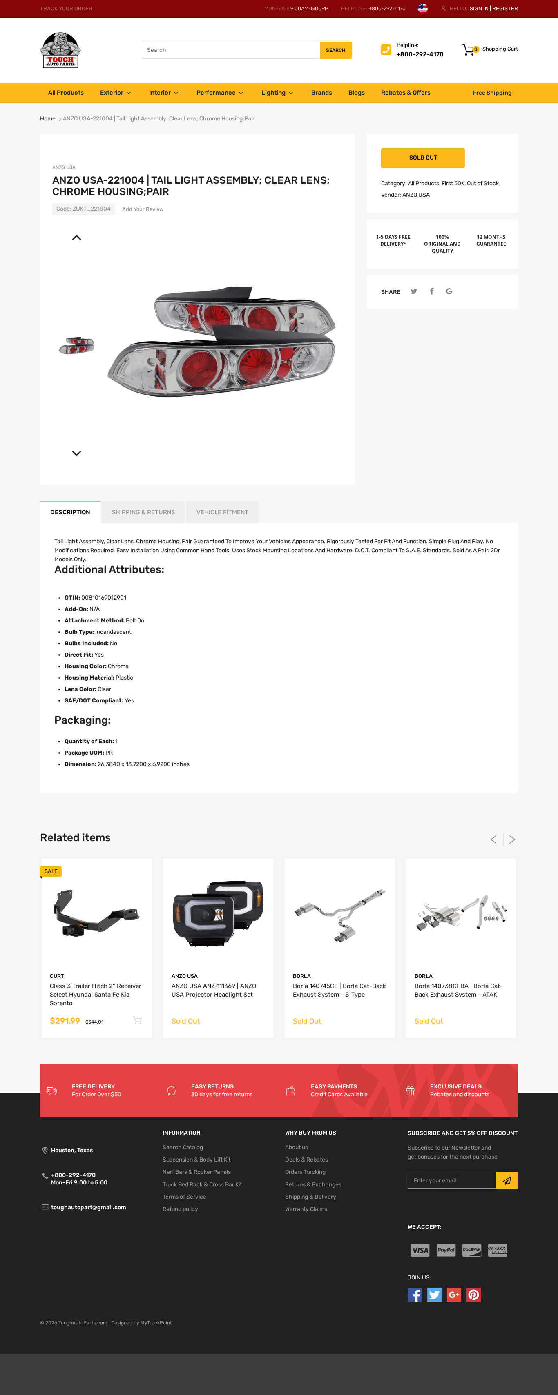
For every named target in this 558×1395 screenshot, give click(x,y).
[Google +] (454, 1294)
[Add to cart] (137, 1021)
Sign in (479, 8)
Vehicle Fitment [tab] (222, 512)
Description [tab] (70, 512)
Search (336, 50)
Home (48, 118)
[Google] (449, 291)
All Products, (424, 183)
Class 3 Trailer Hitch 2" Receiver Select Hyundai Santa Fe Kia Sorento (95, 994)
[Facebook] (431, 291)
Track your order (66, 8)
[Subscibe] (507, 1180)
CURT (57, 976)
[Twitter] (414, 291)
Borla (302, 976)
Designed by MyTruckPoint (141, 1323)
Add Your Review (142, 209)
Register (505, 8)
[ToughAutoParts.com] (60, 50)
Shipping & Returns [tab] (143, 512)
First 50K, (454, 183)
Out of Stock (483, 183)
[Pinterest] (473, 1294)
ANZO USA (64, 167)
